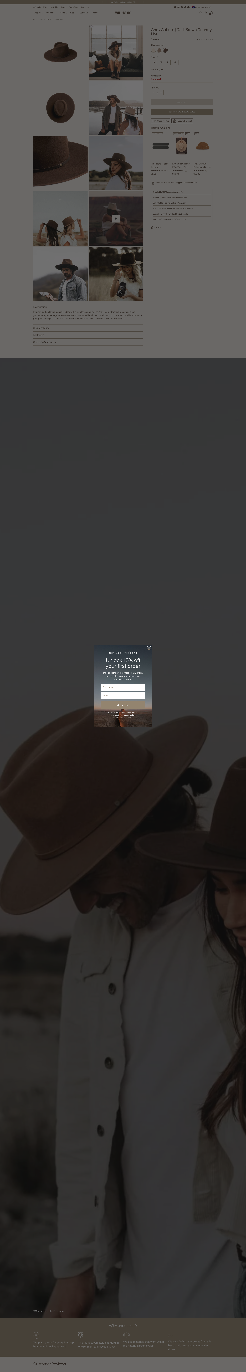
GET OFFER (123, 704)
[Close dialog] (149, 648)
